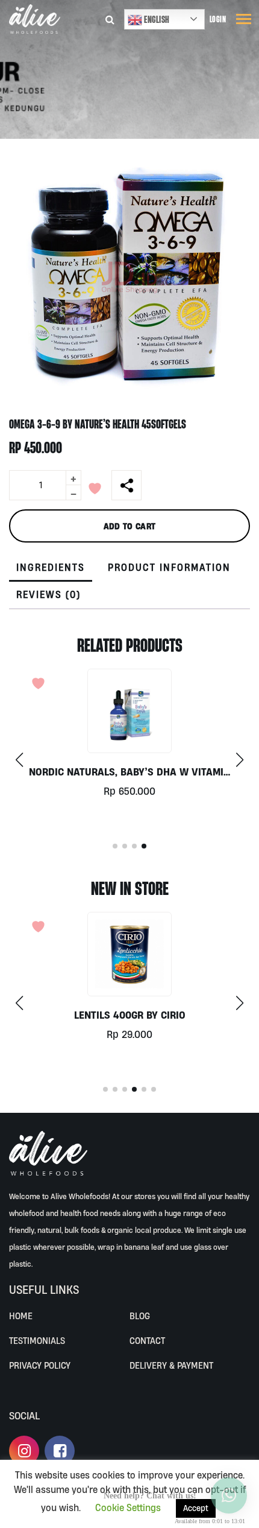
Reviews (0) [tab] (48, 594)
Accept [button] (195, 1508)
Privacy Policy (39, 1365)
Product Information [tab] (169, 567)
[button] (239, 760)
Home (21, 1316)
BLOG (140, 1316)
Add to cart (129, 526)
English (156, 19)
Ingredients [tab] (50, 567)
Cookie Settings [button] (128, 1507)
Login (218, 19)
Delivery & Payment (171, 1365)
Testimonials (37, 1340)
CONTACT (147, 1340)
